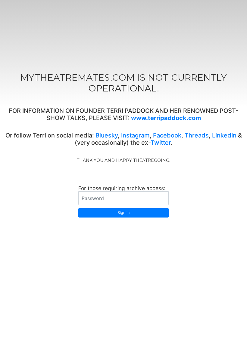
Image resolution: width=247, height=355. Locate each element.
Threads (197, 135)
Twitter (161, 142)
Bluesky (106, 135)
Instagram (135, 135)
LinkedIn (224, 135)
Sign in (123, 212)
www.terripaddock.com (166, 118)
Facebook (167, 135)
